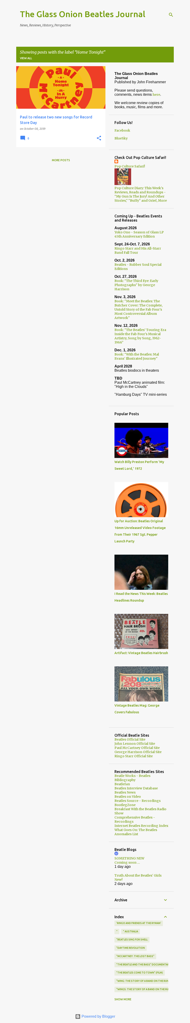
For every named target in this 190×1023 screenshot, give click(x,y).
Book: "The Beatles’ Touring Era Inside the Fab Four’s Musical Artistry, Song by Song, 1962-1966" (140, 336)
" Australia (130, 931)
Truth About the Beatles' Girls (138, 875)
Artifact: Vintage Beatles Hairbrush (141, 653)
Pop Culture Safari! (129, 166)
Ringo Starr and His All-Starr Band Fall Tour (137, 250)
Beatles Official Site (129, 739)
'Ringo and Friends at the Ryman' (138, 923)
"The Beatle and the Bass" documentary (143, 964)
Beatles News (125, 792)
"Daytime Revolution (130, 947)
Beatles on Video (127, 796)
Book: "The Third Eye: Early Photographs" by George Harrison (136, 285)
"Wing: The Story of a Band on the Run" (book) (148, 981)
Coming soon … (127, 862)
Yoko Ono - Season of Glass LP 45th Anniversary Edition (139, 234)
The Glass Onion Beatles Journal (82, 14)
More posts (61, 160)
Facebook (122, 130)
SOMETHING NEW (129, 858)
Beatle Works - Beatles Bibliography (132, 778)
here (156, 95)
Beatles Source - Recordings (137, 801)
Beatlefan (122, 784)
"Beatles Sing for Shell (132, 939)
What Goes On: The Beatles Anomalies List (135, 832)
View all (26, 58)
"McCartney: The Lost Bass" (135, 956)
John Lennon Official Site (134, 744)
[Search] (171, 14)
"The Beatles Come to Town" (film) (139, 972)
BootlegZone (125, 805)
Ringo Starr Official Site (133, 756)
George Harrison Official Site (138, 752)
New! (118, 880)
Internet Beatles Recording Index (141, 826)
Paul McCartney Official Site (137, 748)
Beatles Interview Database (136, 788)
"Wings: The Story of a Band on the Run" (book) (148, 989)
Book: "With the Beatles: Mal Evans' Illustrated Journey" (136, 356)
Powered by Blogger (98, 1016)
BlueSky (121, 138)
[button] (99, 138)
